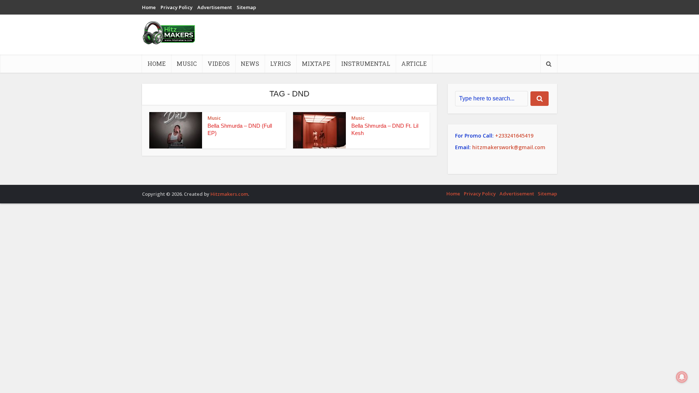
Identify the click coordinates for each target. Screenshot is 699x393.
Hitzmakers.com (229, 194)
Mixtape (316, 63)
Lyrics (280, 63)
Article (414, 63)
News (250, 63)
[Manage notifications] (682, 377)
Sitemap (246, 7)
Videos (219, 63)
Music (187, 63)
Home (149, 7)
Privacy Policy (177, 7)
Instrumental (365, 63)
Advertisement (214, 7)
